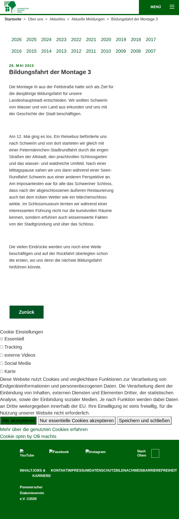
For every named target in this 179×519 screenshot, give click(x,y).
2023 (61, 39)
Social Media (17, 363)
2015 (31, 51)
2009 (121, 51)
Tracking (13, 346)
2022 (76, 39)
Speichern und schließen (144, 420)
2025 (31, 39)
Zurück (26, 312)
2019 (121, 39)
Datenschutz (102, 470)
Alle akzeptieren (18, 420)
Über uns (35, 19)
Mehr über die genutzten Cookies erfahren (44, 429)
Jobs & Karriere (41, 473)
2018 (136, 39)
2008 (136, 51)
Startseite (13, 19)
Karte (10, 371)
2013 (61, 51)
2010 (106, 51)
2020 (106, 39)
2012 (76, 51)
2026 (16, 39)
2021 (91, 39)
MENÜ (156, 7)
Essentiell (14, 338)
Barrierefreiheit (160, 470)
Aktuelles (57, 19)
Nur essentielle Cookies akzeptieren (77, 420)
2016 (16, 51)
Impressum (78, 470)
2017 (151, 39)
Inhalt (26, 470)
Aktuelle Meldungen (88, 19)
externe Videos (19, 355)
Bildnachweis (129, 470)
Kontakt (59, 470)
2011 (91, 51)
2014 (46, 51)
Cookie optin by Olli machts (28, 436)
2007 (150, 51)
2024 (46, 39)
